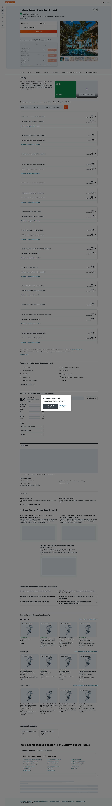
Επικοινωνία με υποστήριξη (62, 406)
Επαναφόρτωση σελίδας (50, 406)
